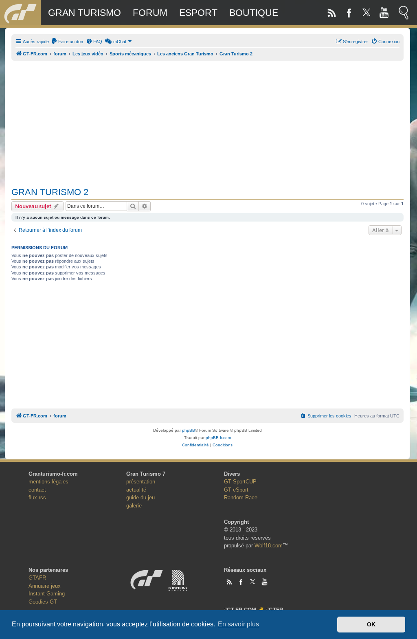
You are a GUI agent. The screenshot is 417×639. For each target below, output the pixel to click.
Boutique (253, 12)
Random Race (240, 497)
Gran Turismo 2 (49, 192)
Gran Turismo (84, 12)
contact (37, 490)
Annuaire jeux (45, 586)
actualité (136, 490)
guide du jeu (140, 497)
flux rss (37, 497)
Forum (150, 12)
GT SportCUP (240, 482)
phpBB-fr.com (218, 437)
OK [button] (371, 624)
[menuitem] (67, 41)
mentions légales (48, 482)
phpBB (188, 430)
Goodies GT (43, 602)
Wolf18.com (269, 545)
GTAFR (37, 578)
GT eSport (236, 490)
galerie (134, 506)
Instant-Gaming (47, 594)
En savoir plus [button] (238, 624)
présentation (140, 482)
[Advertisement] (207, 119)
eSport (198, 12)
